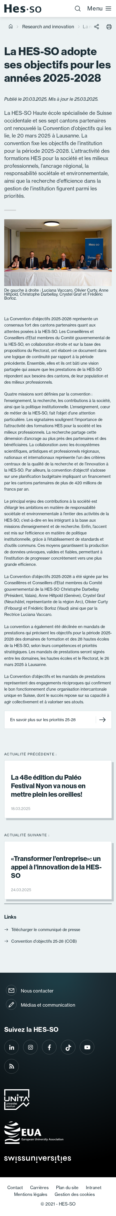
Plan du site (67, 1187)
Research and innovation (48, 26)
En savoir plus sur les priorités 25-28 (43, 719)
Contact (15, 1187)
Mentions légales (30, 1194)
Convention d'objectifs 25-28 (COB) (44, 941)
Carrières (39, 1187)
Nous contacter (37, 991)
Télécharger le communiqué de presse (45, 929)
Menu (95, 8)
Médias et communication (48, 1005)
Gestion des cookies (75, 1194)
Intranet (93, 1187)
